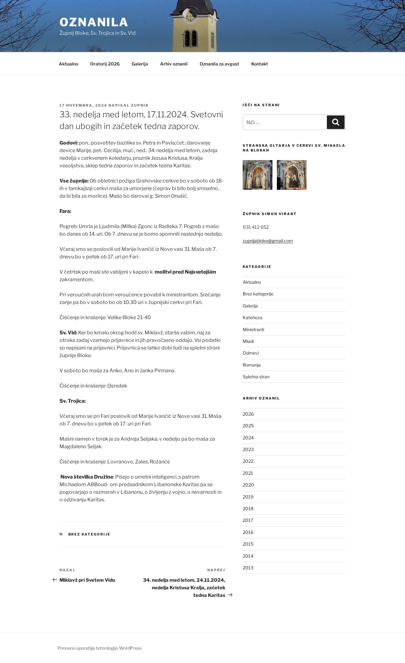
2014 (248, 556)
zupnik (140, 105)
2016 (248, 532)
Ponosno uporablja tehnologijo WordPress (100, 648)
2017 (248, 520)
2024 (248, 437)
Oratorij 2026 (105, 63)
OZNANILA (94, 22)
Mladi (248, 341)
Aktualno (68, 63)
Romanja (252, 365)
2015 (248, 544)
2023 (248, 449)
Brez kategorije (89, 534)
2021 (248, 473)
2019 (248, 496)
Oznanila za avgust (219, 63)
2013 (248, 567)
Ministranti (253, 329)
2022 (248, 461)
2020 (248, 484)
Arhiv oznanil (174, 63)
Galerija (140, 63)
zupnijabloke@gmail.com (268, 240)
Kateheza (252, 317)
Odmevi (251, 353)
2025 (248, 425)
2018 (248, 508)
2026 (248, 414)
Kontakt (259, 63)
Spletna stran (256, 376)
